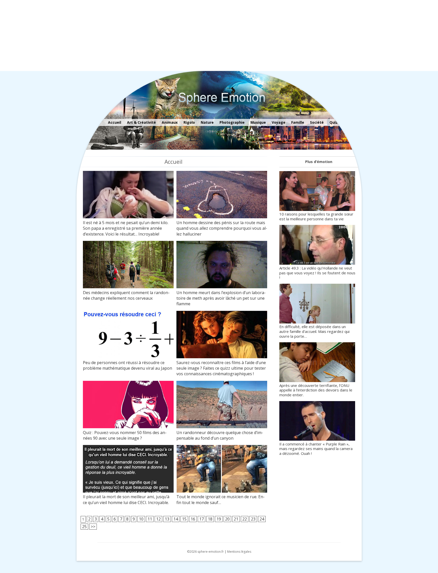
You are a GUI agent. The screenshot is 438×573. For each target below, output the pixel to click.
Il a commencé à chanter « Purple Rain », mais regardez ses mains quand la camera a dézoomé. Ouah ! (316, 448)
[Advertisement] (152, 35)
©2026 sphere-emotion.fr (205, 551)
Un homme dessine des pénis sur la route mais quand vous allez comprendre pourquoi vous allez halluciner (221, 228)
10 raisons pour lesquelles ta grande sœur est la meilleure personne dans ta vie (316, 216)
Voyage (278, 122)
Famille (297, 122)
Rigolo (189, 122)
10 (141, 519)
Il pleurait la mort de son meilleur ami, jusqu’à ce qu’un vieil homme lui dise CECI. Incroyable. (126, 499)
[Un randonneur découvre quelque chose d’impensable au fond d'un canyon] (221, 405)
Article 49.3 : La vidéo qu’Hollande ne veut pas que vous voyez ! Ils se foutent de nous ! (317, 272)
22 (244, 519)
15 (184, 519)
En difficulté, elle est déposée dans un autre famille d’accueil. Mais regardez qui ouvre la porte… (314, 331)
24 (262, 519)
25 (84, 526)
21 (236, 519)
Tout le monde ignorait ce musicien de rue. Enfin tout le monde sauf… (220, 499)
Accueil (114, 122)
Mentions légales (239, 551)
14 (175, 519)
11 (150, 519)
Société (317, 122)
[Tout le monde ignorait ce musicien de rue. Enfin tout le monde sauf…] (221, 469)
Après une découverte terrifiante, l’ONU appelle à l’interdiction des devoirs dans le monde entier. (315, 390)
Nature (207, 122)
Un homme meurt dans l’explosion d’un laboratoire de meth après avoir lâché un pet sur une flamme (221, 298)
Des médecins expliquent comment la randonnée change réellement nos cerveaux (126, 295)
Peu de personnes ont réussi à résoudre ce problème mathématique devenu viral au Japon (127, 365)
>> (93, 526)
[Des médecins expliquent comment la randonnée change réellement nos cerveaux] (128, 265)
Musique (258, 122)
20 (227, 519)
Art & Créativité (141, 122)
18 (210, 519)
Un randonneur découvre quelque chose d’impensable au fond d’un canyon (219, 435)
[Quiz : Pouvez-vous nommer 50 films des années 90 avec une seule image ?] (128, 405)
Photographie (232, 122)
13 (167, 519)
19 (218, 519)
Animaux (170, 122)
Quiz (334, 122)
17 (201, 519)
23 (253, 519)
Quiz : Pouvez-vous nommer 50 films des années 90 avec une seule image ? (125, 435)
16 (193, 519)
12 (158, 519)
